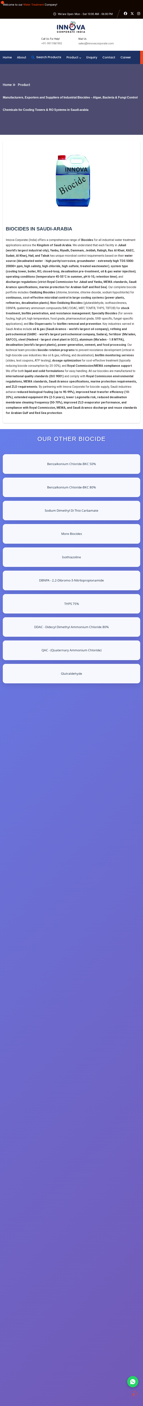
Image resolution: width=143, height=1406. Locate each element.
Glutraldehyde (71, 673)
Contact (108, 57)
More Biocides (71, 534)
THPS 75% (71, 604)
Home (7, 57)
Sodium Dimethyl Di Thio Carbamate (71, 510)
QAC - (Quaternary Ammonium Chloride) (71, 650)
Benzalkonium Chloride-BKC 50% (71, 464)
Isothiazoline (71, 557)
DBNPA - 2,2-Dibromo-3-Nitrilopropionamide (71, 580)
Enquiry (91, 57)
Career (125, 57)
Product (72, 57)
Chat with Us (132, 1381)
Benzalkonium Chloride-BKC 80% (71, 487)
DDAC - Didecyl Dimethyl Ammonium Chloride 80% (71, 627)
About (21, 57)
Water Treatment (34, 4)
